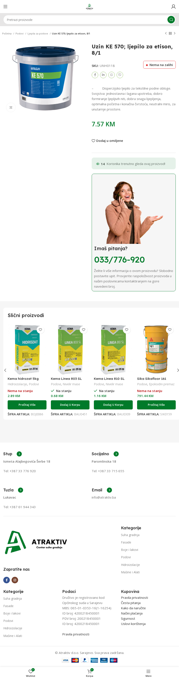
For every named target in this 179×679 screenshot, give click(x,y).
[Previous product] (166, 33)
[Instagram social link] (15, 580)
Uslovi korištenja (133, 623)
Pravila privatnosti (75, 634)
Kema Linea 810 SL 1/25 (109, 381)
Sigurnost (128, 618)
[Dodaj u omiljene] (40, 330)
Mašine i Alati (130, 572)
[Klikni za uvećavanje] (11, 107)
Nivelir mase (71, 384)
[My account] (173, 6)
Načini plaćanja (132, 613)
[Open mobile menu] (5, 6)
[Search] (171, 19)
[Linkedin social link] (103, 75)
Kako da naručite (133, 608)
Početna (7, 33)
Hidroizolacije (17, 384)
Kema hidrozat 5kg (23, 379)
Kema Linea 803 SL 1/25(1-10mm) (66, 381)
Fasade (126, 542)
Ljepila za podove (38, 33)
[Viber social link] (120, 75)
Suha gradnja (130, 535)
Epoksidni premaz (161, 384)
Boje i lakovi (129, 550)
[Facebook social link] (95, 75)
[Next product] (174, 33)
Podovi (19, 33)
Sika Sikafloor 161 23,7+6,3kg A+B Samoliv (156, 381)
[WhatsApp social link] (111, 75)
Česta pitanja (131, 603)
